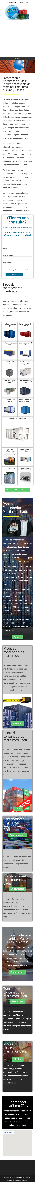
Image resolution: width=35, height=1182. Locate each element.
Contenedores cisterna (10, 400)
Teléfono (5, 248)
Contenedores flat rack (25, 344)
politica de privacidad (22, 270)
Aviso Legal (28, 1177)
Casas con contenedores (10, 450)
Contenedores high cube (9, 362)
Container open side (9, 381)
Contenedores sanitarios (10, 469)
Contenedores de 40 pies (25, 325)
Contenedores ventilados (17, 418)
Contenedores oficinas (25, 450)
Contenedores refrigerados (25, 362)
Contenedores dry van (25, 381)
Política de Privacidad (19, 1177)
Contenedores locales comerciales (25, 469)
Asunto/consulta (7, 262)
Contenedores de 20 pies (9, 325)
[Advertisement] (17, 38)
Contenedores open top (10, 344)
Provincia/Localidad (8, 255)
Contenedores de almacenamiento (25, 400)
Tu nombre (5, 241)
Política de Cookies (8, 1177)
